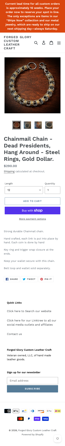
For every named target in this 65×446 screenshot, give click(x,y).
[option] (16, 125)
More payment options (32, 218)
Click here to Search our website (29, 311)
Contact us (14, 334)
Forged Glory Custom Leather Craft (17, 42)
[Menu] (59, 43)
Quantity (50, 183)
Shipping (9, 171)
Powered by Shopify (33, 434)
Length (9, 183)
